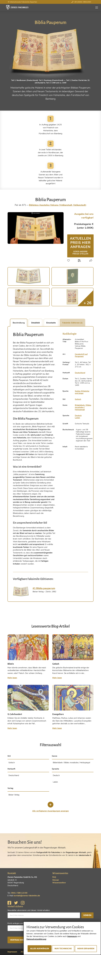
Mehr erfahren (85, 948)
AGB (23, 952)
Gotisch (78, 399)
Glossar (55, 880)
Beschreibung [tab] (19, 323)
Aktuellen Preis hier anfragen (80, 245)
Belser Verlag (13, 795)
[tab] (21, 592)
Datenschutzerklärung (36, 939)
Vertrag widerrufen (22, 940)
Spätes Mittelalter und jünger (82, 392)
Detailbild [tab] (35, 323)
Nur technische (63, 948)
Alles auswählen (39, 948)
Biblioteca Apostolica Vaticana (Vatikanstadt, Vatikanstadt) (57, 205)
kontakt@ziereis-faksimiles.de (27, 895)
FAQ (54, 877)
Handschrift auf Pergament (81, 355)
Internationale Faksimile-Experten (23, 2)
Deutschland (80, 373)
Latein (77, 418)
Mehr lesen (12, 678)
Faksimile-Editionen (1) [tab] (72, 323)
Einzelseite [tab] (51, 323)
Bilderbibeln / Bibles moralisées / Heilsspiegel (83, 407)
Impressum (12, 952)
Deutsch (78, 415)
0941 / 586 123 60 (19, 893)
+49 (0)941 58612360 (82, 2)
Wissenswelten (59, 882)
